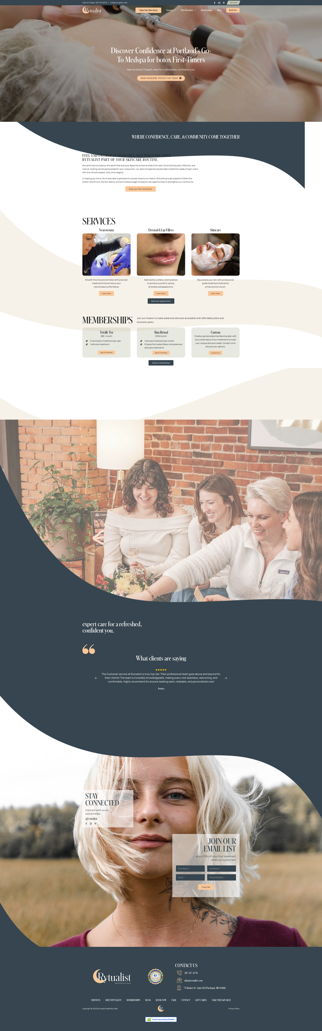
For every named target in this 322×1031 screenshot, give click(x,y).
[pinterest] (224, 3)
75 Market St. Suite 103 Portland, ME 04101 (205, 988)
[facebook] (215, 3)
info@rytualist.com (118, 2)
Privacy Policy (234, 1008)
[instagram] (219, 3)
